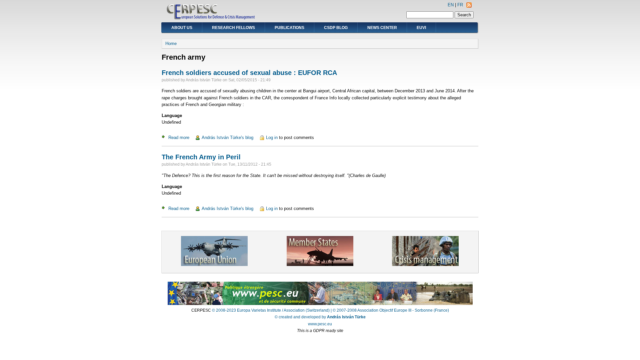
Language (172, 115)
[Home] (211, 18)
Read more (178, 137)
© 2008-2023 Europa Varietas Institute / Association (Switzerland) (271, 310)
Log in (272, 137)
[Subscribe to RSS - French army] (469, 6)
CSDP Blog (336, 27)
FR (460, 4)
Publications (289, 27)
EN (451, 4)
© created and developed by (320, 317)
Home (171, 43)
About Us (181, 27)
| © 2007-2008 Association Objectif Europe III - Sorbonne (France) (390, 310)
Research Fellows (233, 27)
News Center (382, 27)
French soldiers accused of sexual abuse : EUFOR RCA (249, 72)
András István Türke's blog (227, 137)
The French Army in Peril (201, 157)
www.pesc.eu (320, 324)
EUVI (421, 27)
